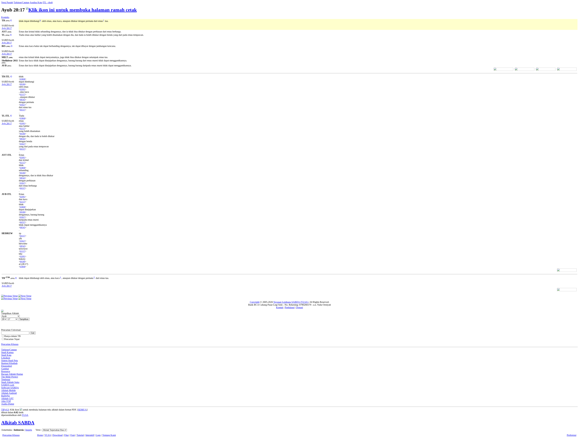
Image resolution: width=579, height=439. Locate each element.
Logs (98, 435)
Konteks (5, 17)
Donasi (299, 307)
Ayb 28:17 (7, 28)
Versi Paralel (7, 2)
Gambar (5, 368)
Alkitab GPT (7, 398)
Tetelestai (5, 379)
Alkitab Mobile (8, 390)
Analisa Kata (36, 2)
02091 (22, 89)
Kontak (279, 307)
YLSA (25, 415)
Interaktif (89, 435)
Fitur (66, 435)
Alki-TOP (6, 401)
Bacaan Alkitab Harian (12, 374)
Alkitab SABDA (17, 422)
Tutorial (80, 435)
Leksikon (5, 358)
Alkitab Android (9, 393)
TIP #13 (5, 409)
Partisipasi (289, 307)
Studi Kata (6, 355)
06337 (22, 110)
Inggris (28, 430)
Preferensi (571, 435)
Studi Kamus (7, 352)
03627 (22, 105)
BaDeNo (5, 396)
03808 (22, 79)
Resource (5, 371)
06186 (22, 84)
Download (57, 435)
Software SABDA (10, 387)
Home (40, 435)
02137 (22, 94)
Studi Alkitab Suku (10, 382)
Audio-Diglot (7, 404)
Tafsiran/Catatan (21, 2)
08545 (22, 99)
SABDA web (7, 385)
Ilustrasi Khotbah (9, 363)
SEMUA (82, 409)
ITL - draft (48, 2)
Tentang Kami (109, 435)
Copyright (254, 302)
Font (72, 435)
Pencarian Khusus (9, 344)
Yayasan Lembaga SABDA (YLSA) (290, 302)
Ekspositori (6, 366)
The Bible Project (9, 377)
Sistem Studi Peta (9, 360)
